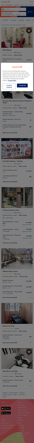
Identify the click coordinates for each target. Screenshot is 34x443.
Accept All (22, 85)
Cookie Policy (12, 80)
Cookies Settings (9, 86)
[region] (17, 77)
